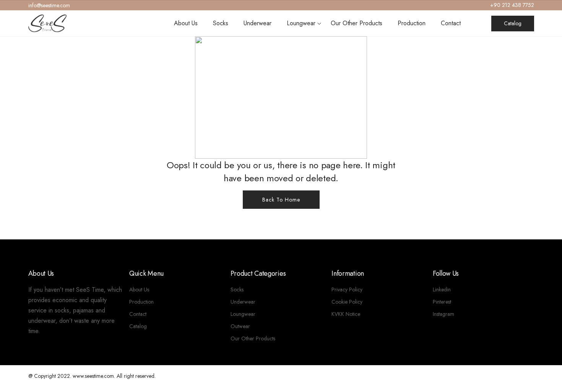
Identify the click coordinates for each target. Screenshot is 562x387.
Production (412, 23)
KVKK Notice (345, 314)
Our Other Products (356, 23)
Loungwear (301, 23)
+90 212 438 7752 (512, 5)
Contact (451, 23)
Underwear (257, 23)
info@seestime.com (49, 5)
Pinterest (442, 302)
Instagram (443, 314)
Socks (220, 23)
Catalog (512, 23)
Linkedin (442, 289)
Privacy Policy (346, 289)
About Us (186, 23)
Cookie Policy (346, 302)
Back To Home (281, 199)
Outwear (240, 326)
